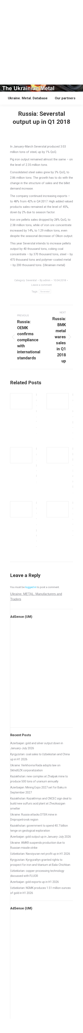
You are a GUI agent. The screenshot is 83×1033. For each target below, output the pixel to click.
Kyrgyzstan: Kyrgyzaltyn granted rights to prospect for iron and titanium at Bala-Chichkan (40, 862)
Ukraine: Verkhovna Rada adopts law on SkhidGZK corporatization (35, 768)
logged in (30, 587)
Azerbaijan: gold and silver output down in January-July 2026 (36, 746)
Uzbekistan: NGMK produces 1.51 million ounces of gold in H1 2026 (40, 890)
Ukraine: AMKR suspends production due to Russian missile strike (37, 845)
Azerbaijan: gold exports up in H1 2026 (34, 881)
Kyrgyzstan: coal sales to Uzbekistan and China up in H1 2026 (40, 757)
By (45, 280)
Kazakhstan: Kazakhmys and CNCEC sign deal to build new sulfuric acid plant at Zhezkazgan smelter (41, 803)
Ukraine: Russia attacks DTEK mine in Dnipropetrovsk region (33, 817)
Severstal (31, 280)
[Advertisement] (41, 41)
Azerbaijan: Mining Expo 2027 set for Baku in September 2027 (38, 790)
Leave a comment (41, 284)
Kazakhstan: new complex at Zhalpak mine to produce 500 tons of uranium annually (39, 779)
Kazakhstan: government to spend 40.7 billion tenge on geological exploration (39, 828)
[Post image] (21, 401)
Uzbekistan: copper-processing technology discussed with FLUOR (37, 873)
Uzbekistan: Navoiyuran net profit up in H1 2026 (40, 853)
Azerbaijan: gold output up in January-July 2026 (40, 836)
